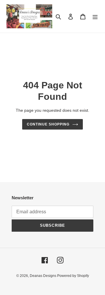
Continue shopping (48, 124)
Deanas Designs (43, 276)
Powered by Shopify (73, 276)
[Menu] (95, 16)
